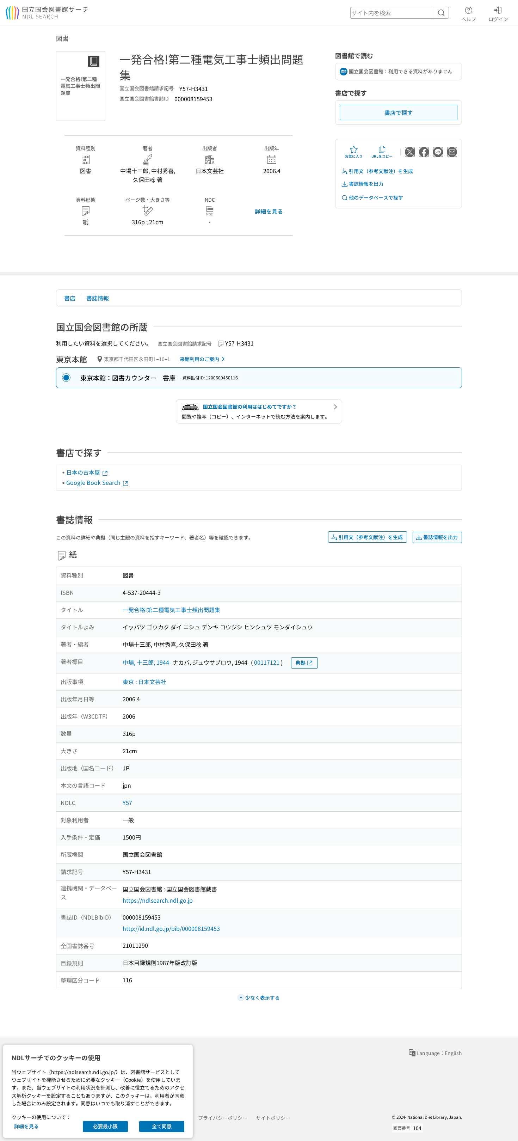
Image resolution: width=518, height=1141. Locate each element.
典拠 (301, 662)
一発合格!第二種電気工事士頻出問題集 (171, 609)
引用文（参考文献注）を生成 (381, 171)
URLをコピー (382, 156)
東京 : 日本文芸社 (144, 681)
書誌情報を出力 (366, 183)
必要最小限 (105, 1126)
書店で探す (398, 112)
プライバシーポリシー (222, 1117)
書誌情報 (97, 298)
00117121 (266, 662)
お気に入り (354, 156)
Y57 (127, 802)
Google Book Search (94, 482)
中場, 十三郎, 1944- (147, 662)
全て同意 (162, 1126)
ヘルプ (468, 19)
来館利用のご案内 (199, 358)
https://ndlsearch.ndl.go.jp (158, 900)
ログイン (498, 19)
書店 (69, 298)
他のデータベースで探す (376, 197)
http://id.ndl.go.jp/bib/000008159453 (171, 928)
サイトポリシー (273, 1117)
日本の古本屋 (83, 472)
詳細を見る (269, 211)
